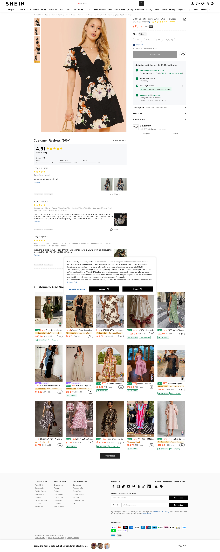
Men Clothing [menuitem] (78, 10)
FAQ (74, 503)
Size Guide (58, 500)
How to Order (58, 494)
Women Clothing (58, 15)
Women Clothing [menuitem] (39, 10)
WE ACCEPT (115, 523)
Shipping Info (58, 485)
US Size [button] (141, 34)
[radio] (137, 40)
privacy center (146, 514)
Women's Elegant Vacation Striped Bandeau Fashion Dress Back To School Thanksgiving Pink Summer (140, 383)
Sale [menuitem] (29, 10)
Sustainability (39, 488)
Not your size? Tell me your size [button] (144, 48)
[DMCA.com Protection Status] (119, 535)
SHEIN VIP (57, 503)
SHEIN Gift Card (78, 500)
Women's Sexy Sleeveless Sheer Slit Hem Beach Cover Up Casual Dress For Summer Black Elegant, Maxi (79, 330)
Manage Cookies (73, 538)
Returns (56, 488)
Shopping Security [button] (147, 86)
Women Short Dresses (85, 15)
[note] (41, 340)
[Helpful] (111, 194)
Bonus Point (77, 491)
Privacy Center (40, 538)
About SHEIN (39, 485)
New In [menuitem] (22, 10)
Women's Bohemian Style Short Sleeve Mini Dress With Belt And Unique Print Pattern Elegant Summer (110, 383)
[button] (207, 3)
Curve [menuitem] (68, 10)
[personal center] (192, 3)
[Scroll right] (213, 9)
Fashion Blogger (40, 491)
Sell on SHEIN (59, 506)
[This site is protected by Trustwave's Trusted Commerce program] (113, 535)
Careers (37, 497)
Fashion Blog (39, 506)
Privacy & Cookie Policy (161, 512)
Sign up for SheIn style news (123, 493)
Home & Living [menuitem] (119, 10)
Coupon (76, 497)
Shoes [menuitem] (88, 10)
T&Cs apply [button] (144, 81)
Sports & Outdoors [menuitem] (200, 10)
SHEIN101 (38, 503)
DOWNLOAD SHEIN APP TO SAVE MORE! (170, 482)
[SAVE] (183, 54)
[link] (197, 3)
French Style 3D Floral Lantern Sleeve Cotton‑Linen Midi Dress (171, 439)
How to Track (58, 497)
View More (110, 456)
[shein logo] (15, 3)
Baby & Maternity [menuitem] (168, 10)
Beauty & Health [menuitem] (152, 10)
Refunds (57, 491)
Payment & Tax (78, 488)
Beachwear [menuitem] (53, 10)
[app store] (156, 487)
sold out (155, 54)
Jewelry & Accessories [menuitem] (136, 10)
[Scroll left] (209, 9)
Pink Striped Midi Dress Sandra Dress (140, 439)
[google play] (161, 487)
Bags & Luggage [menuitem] (184, 10)
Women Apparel (44, 15)
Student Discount (41, 500)
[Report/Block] (125, 194)
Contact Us (77, 485)
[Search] (141, 3)
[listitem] (49, 316)
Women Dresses (70, 15)
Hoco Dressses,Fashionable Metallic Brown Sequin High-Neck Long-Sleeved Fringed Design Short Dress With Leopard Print (110, 439)
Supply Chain (39, 494)
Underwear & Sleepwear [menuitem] (102, 10)
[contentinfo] (149, 529)
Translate (37, 182)
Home (36, 15)
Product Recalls (78, 494)
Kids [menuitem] (61, 10)
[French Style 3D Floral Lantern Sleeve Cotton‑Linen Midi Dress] (171, 419)
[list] (131, 486)
